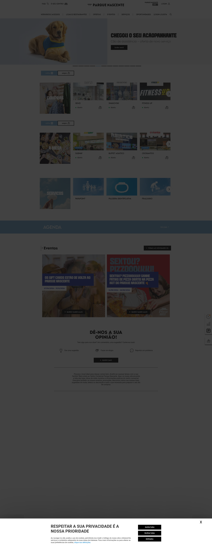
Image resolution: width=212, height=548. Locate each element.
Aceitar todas (149, 527)
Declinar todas (150, 533)
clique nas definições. (82, 542)
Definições (149, 539)
